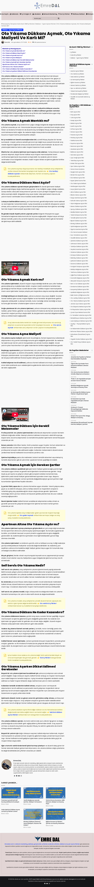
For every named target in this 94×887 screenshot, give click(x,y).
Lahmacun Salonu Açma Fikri (79, 244)
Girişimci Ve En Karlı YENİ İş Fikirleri (23, 24)
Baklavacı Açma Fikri (77, 152)
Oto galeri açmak (26, 515)
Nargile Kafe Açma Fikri (78, 172)
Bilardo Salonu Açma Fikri (78, 195)
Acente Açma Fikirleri (77, 71)
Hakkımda (14, 14)
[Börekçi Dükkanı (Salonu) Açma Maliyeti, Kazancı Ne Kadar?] (33, 814)
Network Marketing (50, 14)
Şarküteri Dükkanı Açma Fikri (79, 261)
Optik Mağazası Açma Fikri (79, 226)
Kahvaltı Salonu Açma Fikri (79, 201)
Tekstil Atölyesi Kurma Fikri (79, 215)
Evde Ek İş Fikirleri (76, 55)
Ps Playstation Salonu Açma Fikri (81, 309)
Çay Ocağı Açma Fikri (77, 158)
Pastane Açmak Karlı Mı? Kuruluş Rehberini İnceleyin (10, 801)
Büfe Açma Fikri (75, 112)
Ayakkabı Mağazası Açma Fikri (80, 292)
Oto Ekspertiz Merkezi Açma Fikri (81, 307)
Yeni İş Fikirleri (64, 14)
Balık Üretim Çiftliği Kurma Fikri (80, 295)
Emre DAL (7, 42)
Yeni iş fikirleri (45, 658)
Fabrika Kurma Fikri (76, 140)
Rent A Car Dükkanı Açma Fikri (80, 284)
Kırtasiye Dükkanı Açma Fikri (79, 255)
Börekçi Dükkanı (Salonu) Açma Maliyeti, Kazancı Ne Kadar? (32, 823)
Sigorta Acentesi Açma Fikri (79, 229)
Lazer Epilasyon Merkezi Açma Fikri (81, 321)
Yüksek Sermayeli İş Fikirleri (79, 91)
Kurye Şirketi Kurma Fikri (78, 189)
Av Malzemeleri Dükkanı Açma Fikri (81, 329)
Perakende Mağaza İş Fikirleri (79, 94)
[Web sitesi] (14, 776)
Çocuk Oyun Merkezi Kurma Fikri (80, 312)
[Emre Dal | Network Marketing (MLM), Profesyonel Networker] (47, 5)
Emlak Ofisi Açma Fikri (77, 163)
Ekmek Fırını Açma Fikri (77, 175)
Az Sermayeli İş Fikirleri (77, 80)
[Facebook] (17, 776)
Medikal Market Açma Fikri (79, 212)
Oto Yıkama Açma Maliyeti (12, 58)
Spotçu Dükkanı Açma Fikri (79, 209)
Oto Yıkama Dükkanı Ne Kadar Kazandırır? (17, 69)
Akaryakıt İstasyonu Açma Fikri (80, 281)
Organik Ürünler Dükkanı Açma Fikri (81, 339)
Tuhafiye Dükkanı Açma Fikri (79, 246)
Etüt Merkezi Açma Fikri (78, 178)
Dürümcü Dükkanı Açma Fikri (79, 264)
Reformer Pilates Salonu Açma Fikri (81, 331)
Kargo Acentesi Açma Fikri (79, 198)
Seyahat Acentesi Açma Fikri (79, 249)
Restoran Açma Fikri (77, 146)
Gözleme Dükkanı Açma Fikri (79, 252)
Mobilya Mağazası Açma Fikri (79, 269)
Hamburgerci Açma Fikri (78, 186)
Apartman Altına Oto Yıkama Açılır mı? (16, 64)
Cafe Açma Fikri (76, 118)
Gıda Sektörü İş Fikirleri (77, 77)
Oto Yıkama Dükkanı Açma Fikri (80, 301)
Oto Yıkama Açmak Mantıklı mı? (13, 51)
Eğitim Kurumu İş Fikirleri (78, 82)
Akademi (37, 14)
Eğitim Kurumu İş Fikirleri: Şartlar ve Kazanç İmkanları (55, 822)
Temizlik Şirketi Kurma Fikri (79, 218)
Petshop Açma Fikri (76, 138)
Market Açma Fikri (76, 123)
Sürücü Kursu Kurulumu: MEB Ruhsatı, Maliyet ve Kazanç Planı (55, 802)
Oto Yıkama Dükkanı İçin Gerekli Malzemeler (18, 60)
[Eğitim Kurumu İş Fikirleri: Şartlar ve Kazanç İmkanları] (55, 814)
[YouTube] (19, 776)
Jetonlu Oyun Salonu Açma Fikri (80, 304)
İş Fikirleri (73, 52)
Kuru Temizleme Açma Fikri (79, 235)
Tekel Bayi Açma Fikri (77, 160)
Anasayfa (6, 24)
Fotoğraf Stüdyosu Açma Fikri (80, 266)
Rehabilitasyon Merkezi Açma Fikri (81, 318)
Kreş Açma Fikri (75, 115)
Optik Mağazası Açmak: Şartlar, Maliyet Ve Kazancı (33, 801)
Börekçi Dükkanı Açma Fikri (79, 223)
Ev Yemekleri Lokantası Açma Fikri (81, 315)
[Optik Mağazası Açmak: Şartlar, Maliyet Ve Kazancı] (33, 792)
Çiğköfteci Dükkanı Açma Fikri (80, 275)
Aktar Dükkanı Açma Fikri (78, 192)
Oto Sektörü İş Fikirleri (77, 74)
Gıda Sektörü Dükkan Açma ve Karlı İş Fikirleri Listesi (10, 810)
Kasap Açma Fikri (76, 120)
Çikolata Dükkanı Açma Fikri (79, 241)
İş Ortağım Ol (26, 14)
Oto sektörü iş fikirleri (48, 603)
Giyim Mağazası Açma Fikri (79, 203)
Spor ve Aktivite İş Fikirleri (78, 88)
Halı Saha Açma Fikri (77, 155)
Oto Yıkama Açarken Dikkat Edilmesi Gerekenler (19, 71)
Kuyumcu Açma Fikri (77, 143)
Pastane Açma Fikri (76, 135)
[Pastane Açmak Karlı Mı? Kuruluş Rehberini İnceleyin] (11, 792)
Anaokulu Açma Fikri (77, 149)
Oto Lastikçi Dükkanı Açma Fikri (80, 298)
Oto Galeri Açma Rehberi (78, 183)
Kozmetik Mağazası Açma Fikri (80, 278)
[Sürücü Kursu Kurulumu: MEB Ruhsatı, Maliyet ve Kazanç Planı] (55, 792)
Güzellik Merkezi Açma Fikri (79, 238)
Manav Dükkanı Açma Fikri (79, 206)
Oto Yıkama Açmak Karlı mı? (12, 55)
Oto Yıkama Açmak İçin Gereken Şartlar (16, 62)
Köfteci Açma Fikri (76, 129)
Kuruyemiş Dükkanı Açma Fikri (80, 289)
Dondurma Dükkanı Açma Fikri (80, 287)
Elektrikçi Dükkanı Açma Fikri (79, 258)
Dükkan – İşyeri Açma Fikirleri (46, 24)
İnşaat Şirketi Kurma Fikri (78, 181)
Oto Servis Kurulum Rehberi (79, 232)
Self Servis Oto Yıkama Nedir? (13, 67)
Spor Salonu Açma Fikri (78, 166)
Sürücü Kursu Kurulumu (77, 169)
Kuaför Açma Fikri (76, 126)
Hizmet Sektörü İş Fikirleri (78, 85)
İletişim (90, 14)
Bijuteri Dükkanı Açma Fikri (79, 221)
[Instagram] (21, 776)
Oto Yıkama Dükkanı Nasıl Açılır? (14, 53)
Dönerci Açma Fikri (76, 132)
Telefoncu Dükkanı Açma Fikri (80, 272)
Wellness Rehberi (78, 14)
